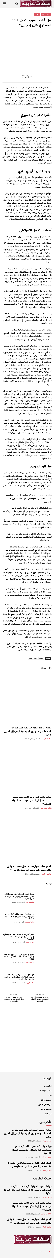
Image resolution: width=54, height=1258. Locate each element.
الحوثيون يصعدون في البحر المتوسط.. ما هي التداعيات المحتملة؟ (39, 999)
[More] (25, 33)
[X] (43, 33)
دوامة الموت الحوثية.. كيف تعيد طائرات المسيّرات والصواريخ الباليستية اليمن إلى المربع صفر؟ (27, 731)
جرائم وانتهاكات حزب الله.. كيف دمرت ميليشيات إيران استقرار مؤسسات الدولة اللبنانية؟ (31, 800)
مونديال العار (46, 874)
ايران (35, 658)
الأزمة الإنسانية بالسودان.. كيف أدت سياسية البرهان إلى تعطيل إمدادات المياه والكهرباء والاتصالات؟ (19, 977)
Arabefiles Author (26, 78)
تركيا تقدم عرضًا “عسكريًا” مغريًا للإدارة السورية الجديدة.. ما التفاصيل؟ (14, 999)
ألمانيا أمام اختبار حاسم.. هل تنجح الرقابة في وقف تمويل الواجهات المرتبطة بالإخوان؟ (29, 868)
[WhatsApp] (31, 33)
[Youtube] (40, 1252)
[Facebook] (48, 33)
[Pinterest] (37, 33)
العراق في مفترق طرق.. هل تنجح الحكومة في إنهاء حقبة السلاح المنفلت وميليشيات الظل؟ (19, 956)
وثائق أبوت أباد (46, 808)
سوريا (30, 658)
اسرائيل (41, 658)
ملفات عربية (46, 739)
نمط (37, 14)
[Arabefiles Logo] (35, 3)
